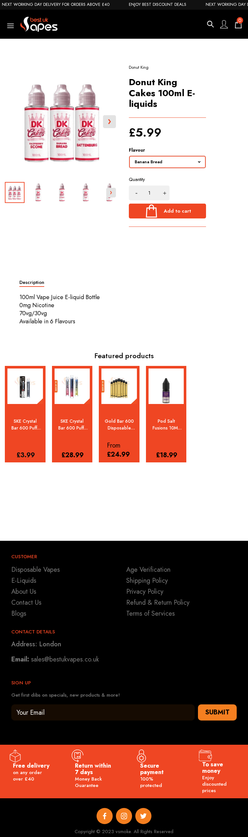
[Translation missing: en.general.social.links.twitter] (143, 816)
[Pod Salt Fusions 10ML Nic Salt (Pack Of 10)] (166, 386)
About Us (23, 591)
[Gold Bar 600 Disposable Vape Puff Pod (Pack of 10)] (119, 386)
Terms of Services (150, 613)
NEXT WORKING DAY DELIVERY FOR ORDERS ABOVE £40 (55, 4)
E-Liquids (23, 580)
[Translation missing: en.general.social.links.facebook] (104, 816)
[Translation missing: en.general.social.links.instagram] (124, 816)
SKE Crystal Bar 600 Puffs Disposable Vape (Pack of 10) (72, 424)
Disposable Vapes (35, 569)
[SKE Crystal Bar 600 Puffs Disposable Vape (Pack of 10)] (72, 386)
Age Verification (148, 569)
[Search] (210, 24)
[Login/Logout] (224, 24)
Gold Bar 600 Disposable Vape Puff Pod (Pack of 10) (119, 424)
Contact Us (26, 602)
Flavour (137, 150)
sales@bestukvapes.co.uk (65, 659)
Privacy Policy (144, 591)
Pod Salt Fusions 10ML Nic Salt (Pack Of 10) (166, 424)
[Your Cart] (238, 24)
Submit (217, 712)
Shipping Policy (147, 580)
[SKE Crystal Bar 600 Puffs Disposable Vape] (25, 386)
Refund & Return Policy (158, 602)
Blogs (18, 613)
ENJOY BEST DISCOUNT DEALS (157, 4)
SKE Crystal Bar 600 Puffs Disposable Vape (25, 424)
